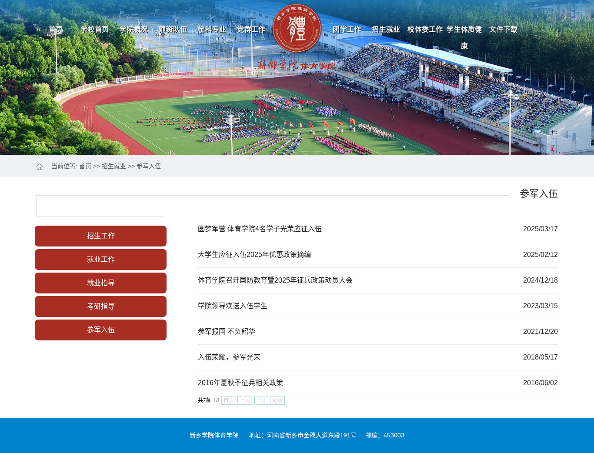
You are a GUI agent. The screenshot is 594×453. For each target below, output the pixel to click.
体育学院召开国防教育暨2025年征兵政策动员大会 (275, 280)
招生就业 (386, 29)
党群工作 (251, 29)
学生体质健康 (464, 32)
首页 (56, 29)
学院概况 (134, 29)
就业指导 (101, 282)
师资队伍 (173, 29)
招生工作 (101, 236)
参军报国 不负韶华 (226, 331)
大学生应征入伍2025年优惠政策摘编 (254, 254)
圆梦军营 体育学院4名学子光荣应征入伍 (260, 229)
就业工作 (101, 259)
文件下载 (503, 29)
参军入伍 (149, 166)
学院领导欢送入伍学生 (232, 306)
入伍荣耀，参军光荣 (229, 357)
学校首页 (94, 29)
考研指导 (101, 306)
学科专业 (212, 29)
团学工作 (347, 29)
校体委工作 (425, 29)
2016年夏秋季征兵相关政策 (240, 382)
